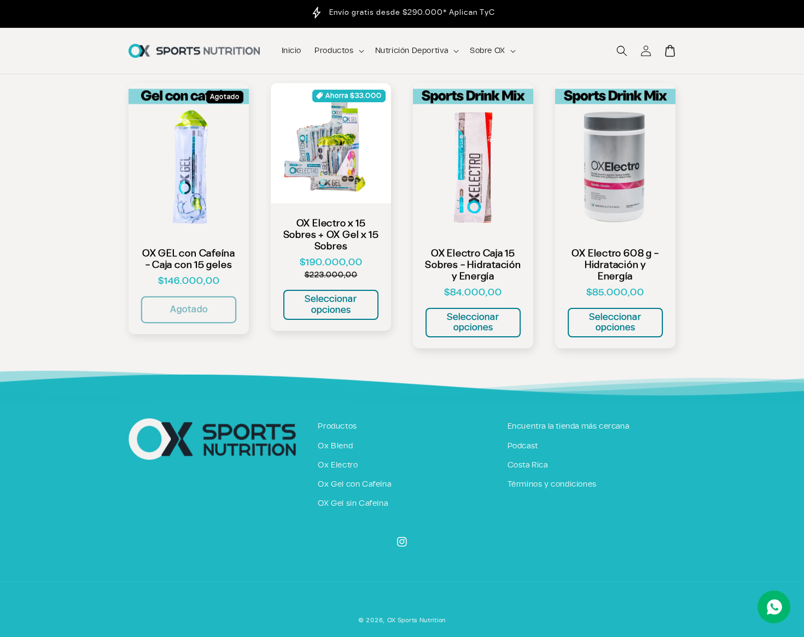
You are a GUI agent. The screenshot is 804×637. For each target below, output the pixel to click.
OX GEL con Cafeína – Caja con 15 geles (188, 259)
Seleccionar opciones (331, 304)
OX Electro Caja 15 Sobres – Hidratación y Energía (473, 265)
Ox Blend (335, 446)
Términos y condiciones (552, 484)
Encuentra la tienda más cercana (569, 426)
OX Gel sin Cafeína (353, 503)
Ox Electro (338, 465)
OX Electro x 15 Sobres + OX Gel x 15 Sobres (331, 235)
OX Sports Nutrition (416, 620)
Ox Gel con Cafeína (354, 484)
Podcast (523, 446)
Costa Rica (528, 465)
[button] (622, 51)
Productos (337, 426)
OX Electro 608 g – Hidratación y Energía (615, 265)
